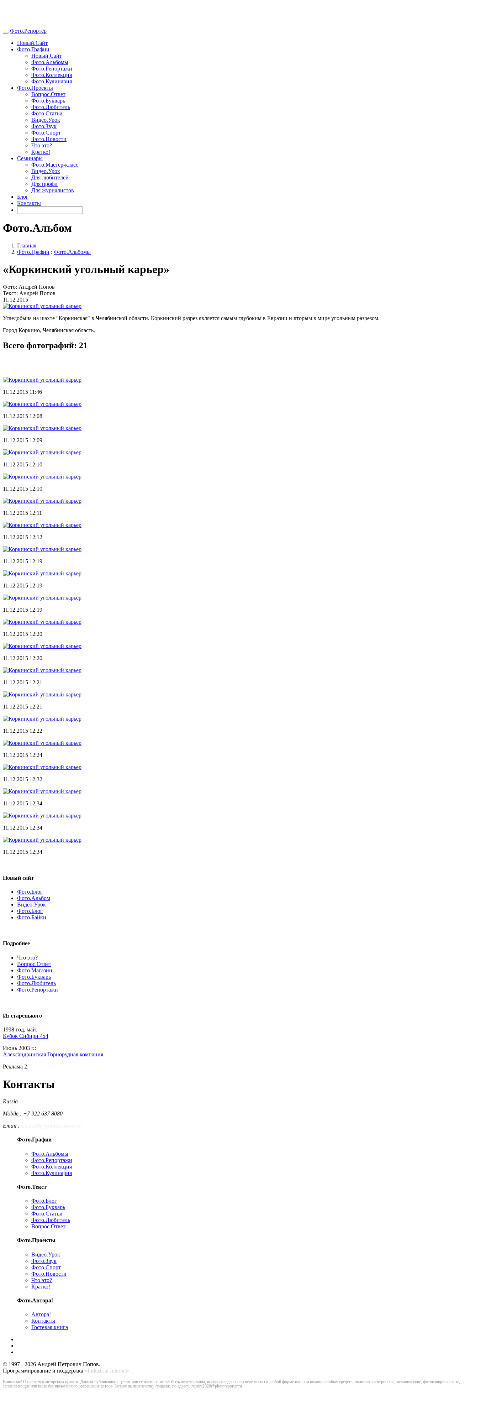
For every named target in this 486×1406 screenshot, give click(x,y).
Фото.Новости (49, 139)
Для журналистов (52, 190)
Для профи (44, 184)
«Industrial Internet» (107, 1371)
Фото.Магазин (34, 970)
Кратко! (40, 152)
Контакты (29, 203)
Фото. (28, 31)
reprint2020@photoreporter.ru (216, 1386)
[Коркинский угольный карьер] (42, 306)
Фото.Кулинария (51, 81)
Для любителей (50, 177)
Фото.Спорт (46, 133)
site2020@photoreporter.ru (51, 1126)
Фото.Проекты (35, 88)
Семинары (30, 158)
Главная (26, 245)
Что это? (41, 145)
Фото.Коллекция (51, 75)
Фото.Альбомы (49, 62)
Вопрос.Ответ (48, 94)
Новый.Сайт (32, 43)
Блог (22, 197)
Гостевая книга (49, 1327)
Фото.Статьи (47, 113)
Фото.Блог (30, 892)
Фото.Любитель (50, 107)
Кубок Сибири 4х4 (25, 1036)
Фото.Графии (33, 49)
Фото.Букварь (48, 101)
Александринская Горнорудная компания (53, 1054)
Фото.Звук (44, 126)
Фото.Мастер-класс (54, 165)
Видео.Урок (45, 120)
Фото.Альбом (33, 898)
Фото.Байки (31, 917)
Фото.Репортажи (51, 69)
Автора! (41, 1314)
